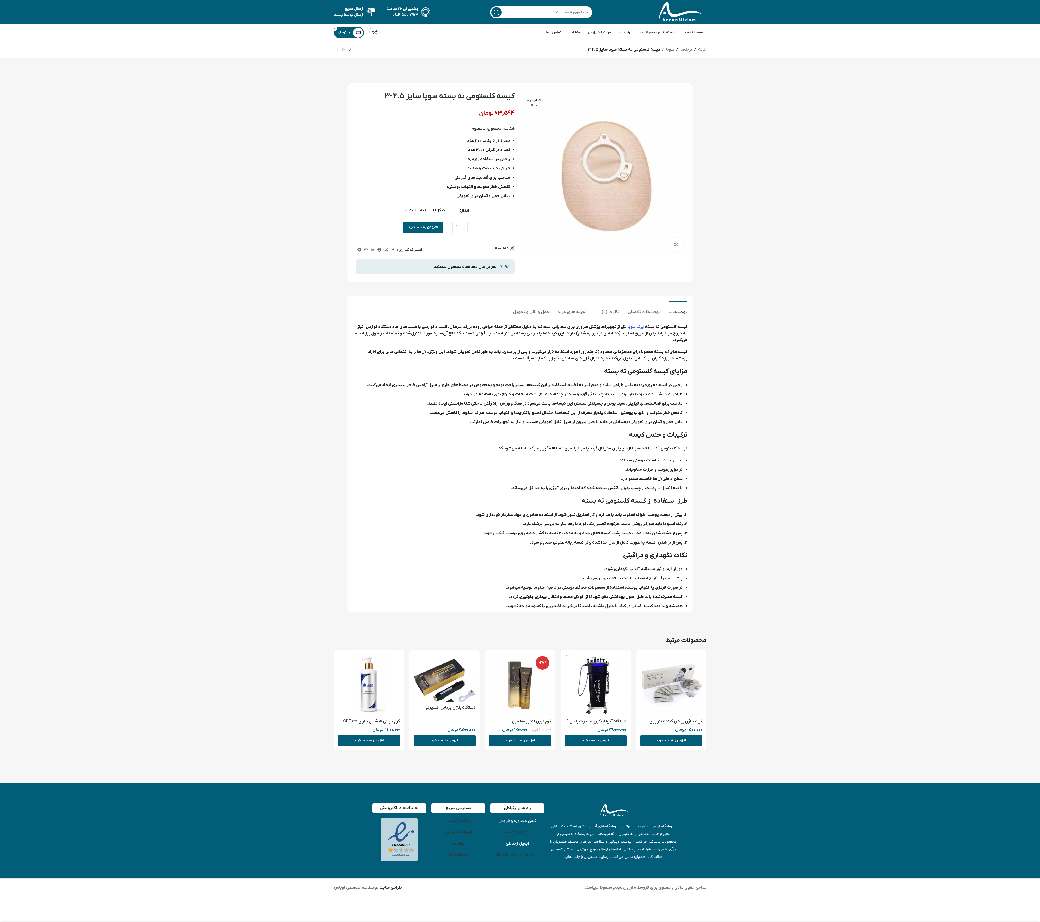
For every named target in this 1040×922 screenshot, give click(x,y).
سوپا (670, 49)
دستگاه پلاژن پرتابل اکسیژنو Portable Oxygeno (451, 710)
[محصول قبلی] (350, 49)
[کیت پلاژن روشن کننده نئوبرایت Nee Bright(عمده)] (671, 685)
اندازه (464, 210)
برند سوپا (636, 327)
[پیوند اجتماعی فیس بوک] (393, 250)
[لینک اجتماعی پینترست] (379, 250)
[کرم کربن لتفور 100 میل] (520, 685)
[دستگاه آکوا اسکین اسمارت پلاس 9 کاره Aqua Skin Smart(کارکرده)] (596, 685)
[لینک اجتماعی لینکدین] (372, 250)
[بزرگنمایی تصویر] (676, 244)
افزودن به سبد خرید (423, 227)
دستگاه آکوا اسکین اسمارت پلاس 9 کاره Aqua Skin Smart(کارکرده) (596, 724)
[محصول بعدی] (337, 49)
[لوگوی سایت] (679, 12)
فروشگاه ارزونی (458, 832)
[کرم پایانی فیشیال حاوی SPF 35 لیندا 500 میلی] (369, 685)
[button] (671, 740)
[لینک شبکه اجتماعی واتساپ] (366, 250)
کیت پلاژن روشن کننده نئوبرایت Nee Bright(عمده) (674, 724)
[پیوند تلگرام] (359, 250)
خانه (702, 49)
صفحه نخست (458, 821)
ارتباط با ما (458, 854)
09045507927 (517, 832)
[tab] (678, 309)
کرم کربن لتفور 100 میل (531, 721)
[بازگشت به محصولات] (343, 49)
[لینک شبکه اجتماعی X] (386, 250)
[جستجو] (496, 12)
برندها (686, 49)
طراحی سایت (390, 887)
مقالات (458, 843)
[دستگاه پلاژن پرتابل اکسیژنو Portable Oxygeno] (445, 678)
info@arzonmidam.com (517, 854)
